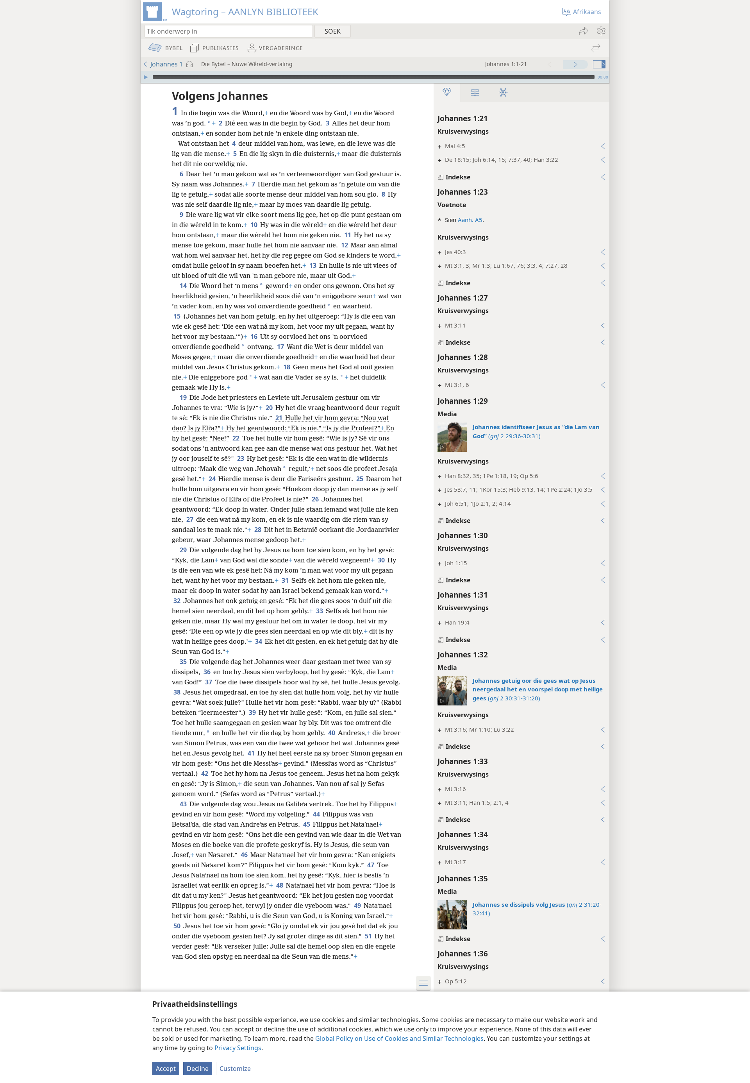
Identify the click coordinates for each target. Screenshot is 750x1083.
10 (254, 224)
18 (287, 367)
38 (177, 692)
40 (332, 733)
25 (360, 478)
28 (258, 529)
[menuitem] (600, 31)
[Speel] (146, 77)
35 (184, 661)
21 (279, 418)
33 (320, 611)
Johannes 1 (166, 64)
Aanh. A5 (470, 220)
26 (316, 499)
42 (205, 773)
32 (177, 600)
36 (208, 672)
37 (209, 682)
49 (358, 905)
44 (317, 814)
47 (371, 865)
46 (245, 854)
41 (252, 753)
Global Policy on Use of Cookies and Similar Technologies (399, 1038)
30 (382, 560)
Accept (166, 1068)
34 (259, 641)
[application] (375, 77)
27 (190, 519)
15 (177, 316)
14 (184, 285)
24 (213, 478)
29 (184, 550)
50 (177, 926)
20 (270, 407)
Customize (235, 1068)
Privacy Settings (237, 1048)
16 (254, 336)
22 (236, 438)
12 (345, 245)
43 (184, 804)
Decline (198, 1068)
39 (253, 712)
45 (307, 824)
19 (184, 397)
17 (281, 346)
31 (286, 580)
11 (348, 235)
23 (241, 458)
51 (369, 936)
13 (313, 265)
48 (280, 885)
